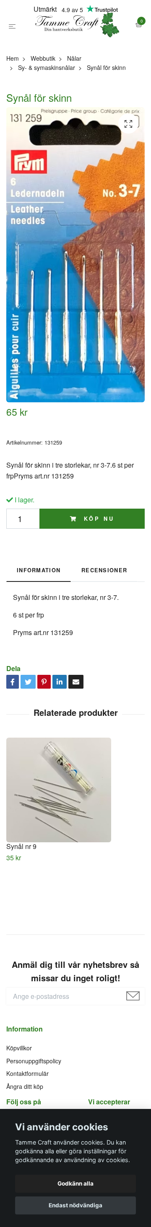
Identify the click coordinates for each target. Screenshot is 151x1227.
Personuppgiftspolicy (33, 1097)
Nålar (74, 95)
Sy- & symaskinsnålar (46, 104)
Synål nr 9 (21, 883)
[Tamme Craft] (75, 43)
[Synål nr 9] (75, 826)
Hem (12, 95)
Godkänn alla (75, 1183)
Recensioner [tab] (104, 607)
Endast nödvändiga (75, 1205)
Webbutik (43, 95)
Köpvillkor (19, 1085)
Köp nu (97, 555)
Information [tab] (38, 607)
